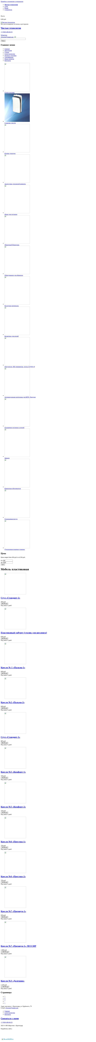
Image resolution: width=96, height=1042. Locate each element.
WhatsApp (4, 35)
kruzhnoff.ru (16, 1029)
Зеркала (6, 458)
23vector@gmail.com (7, 37)
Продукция (8, 50)
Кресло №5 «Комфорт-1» (13, 772)
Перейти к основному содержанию (12, 1)
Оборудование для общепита (13, 275)
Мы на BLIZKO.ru (8, 1039)
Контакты (7, 60)
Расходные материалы (11, 306)
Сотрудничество (9, 54)
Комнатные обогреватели (12, 488)
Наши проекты (9, 59)
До (2, 562)
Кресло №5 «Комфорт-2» (13, 807)
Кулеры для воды (9, 153)
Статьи (6, 52)
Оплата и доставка (10, 55)
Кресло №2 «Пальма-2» (13, 702)
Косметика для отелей (11, 336)
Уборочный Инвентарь (11, 245)
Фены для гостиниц (10, 214)
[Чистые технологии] (8, 22)
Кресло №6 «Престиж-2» (13, 876)
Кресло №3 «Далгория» (12, 981)
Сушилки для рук (10, 123)
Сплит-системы (9, 92)
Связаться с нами (10, 1018)
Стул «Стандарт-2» (10, 598)
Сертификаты (8, 57)
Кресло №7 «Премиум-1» (13, 911)
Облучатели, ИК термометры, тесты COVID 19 (19, 366)
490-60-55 (6, 32)
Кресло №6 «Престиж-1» (13, 841)
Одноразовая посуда (10, 519)
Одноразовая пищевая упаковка (14, 549)
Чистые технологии (11, 28)
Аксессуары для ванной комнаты (15, 184)
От (2, 560)
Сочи (6, 6)
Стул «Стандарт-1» (10, 737)
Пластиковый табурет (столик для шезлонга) (24, 632)
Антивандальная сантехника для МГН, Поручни (20, 397)
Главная (7, 49)
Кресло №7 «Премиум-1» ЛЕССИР (18, 946)
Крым (6, 8)
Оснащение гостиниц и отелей (14, 427)
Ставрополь (8, 10)
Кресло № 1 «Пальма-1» (13, 667)
